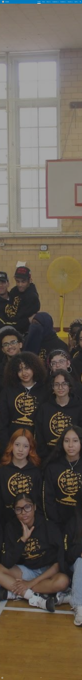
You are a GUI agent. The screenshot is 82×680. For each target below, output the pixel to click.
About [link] (48, 2)
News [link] (43, 2)
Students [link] (62, 2)
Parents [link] (70, 2)
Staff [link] (76, 2)
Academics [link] (55, 2)
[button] (80, 1)
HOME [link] (39, 2)
